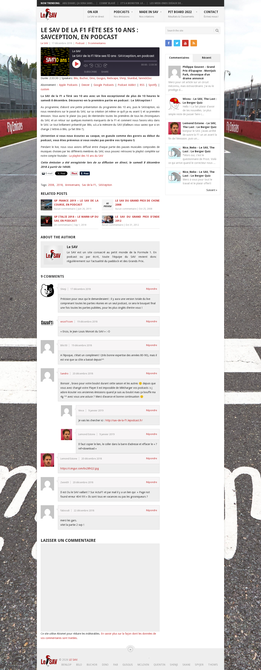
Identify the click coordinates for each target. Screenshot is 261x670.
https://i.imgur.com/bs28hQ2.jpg (79, 468)
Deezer (85, 84)
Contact (211, 14)
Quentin (159, 664)
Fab (115, 664)
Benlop (66, 664)
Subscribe (90, 71)
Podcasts (121, 14)
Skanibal (132, 78)
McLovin (143, 664)
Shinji (122, 78)
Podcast (80, 43)
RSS (142, 84)
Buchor (83, 78)
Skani (186, 664)
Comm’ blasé (107, 3)
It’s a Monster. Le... (132, 3)
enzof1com (66, 321)
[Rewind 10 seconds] (91, 65)
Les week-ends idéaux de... (166, 3)
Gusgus (100, 78)
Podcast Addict (127, 84)
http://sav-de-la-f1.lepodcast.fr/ (124, 420)
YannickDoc (145, 78)
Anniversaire (72, 184)
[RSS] (193, 43)
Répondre (151, 288)
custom (45, 89)
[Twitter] (177, 43)
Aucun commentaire (64, 208)
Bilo (76, 78)
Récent (206, 57)
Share (105, 71)
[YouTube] (185, 43)
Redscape (112, 78)
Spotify (152, 84)
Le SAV (44, 43)
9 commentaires (97, 43)
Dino (92, 78)
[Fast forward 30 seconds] (105, 65)
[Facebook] (168, 43)
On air (96, 14)
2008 (51, 184)
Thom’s (213, 664)
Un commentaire (63, 225)
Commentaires (179, 57)
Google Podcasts (104, 84)
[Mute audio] (86, 65)
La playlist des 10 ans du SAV (86, 155)
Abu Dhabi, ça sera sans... (78, 3)
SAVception (105, 184)
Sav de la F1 (89, 184)
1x (98, 65)
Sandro (64, 373)
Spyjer (199, 664)
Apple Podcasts (68, 84)
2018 (60, 184)
